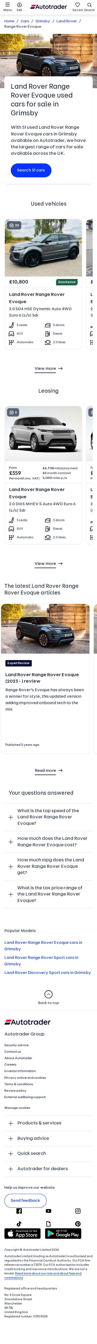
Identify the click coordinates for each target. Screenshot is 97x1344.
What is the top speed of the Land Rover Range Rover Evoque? (48, 817)
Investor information (20, 1071)
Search (89, 10)
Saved (77, 10)
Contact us (12, 1051)
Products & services (39, 1123)
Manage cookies (17, 1108)
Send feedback (25, 1201)
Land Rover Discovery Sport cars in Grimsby (47, 973)
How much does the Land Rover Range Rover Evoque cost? (52, 842)
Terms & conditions (18, 1084)
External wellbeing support (25, 1097)
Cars (25, 21)
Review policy (15, 1090)
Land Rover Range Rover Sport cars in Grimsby (41, 961)
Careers (10, 1064)
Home (9, 21)
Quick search (31, 1153)
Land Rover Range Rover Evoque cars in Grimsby (43, 946)
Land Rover (67, 21)
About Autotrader (18, 1058)
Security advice (16, 1045)
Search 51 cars (31, 170)
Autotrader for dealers (42, 1168)
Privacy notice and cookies (25, 1078)
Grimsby (43, 21)
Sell (19, 10)
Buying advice (33, 1138)
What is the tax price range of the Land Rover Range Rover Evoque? (49, 894)
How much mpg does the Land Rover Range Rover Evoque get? (50, 866)
